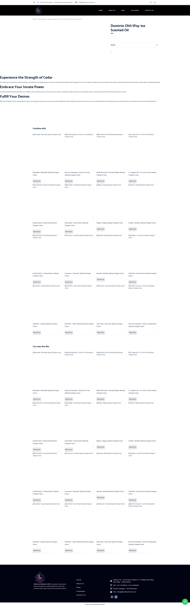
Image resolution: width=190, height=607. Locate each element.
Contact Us (149, 10)
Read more (36, 181)
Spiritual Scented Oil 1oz (54, 19)
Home (101, 10)
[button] (134, 45)
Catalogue (135, 10)
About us (112, 10)
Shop (123, 10)
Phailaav (102, 604)
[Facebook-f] (150, 2)
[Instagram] (154, 2)
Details (113, 45)
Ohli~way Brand (41, 19)
